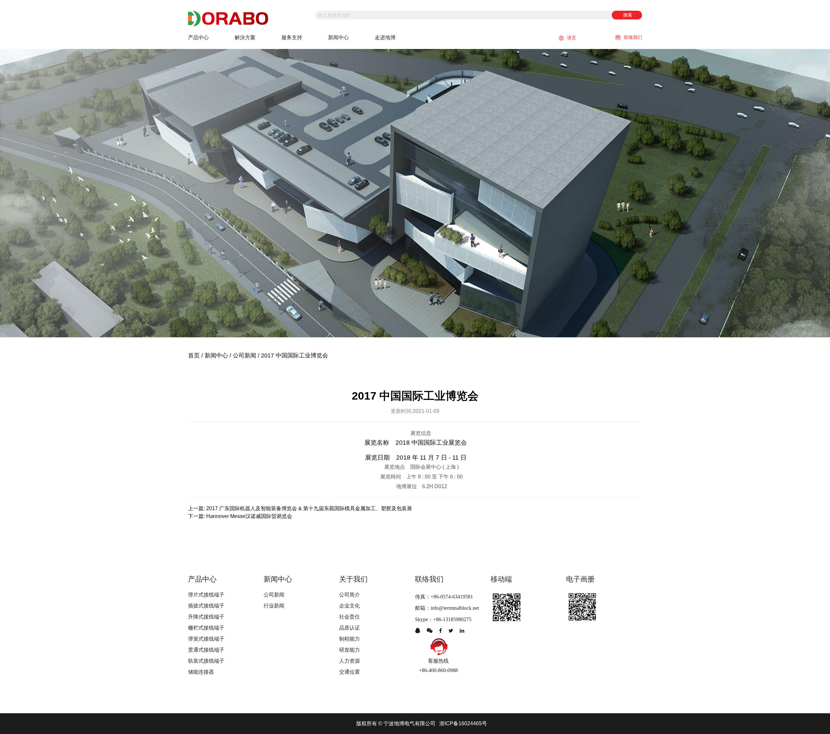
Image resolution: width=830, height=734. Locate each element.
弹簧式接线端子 (206, 639)
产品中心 (198, 37)
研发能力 (349, 650)
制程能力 (349, 639)
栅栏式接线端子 (206, 628)
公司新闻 (244, 355)
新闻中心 (338, 37)
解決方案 (245, 37)
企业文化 (349, 605)
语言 (571, 37)
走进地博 (385, 37)
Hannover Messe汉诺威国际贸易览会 (249, 516)
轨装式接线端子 (206, 661)
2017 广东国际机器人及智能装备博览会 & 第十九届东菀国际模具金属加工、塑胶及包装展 (309, 508)
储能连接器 (201, 672)
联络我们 (633, 37)
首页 (194, 355)
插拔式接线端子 (206, 605)
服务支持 (291, 37)
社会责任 (349, 617)
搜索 (627, 15)
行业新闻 (274, 605)
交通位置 (349, 672)
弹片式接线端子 (206, 594)
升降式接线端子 (206, 617)
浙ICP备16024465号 (463, 723)
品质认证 (349, 628)
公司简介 (349, 594)
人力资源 (349, 661)
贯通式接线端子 (206, 650)
